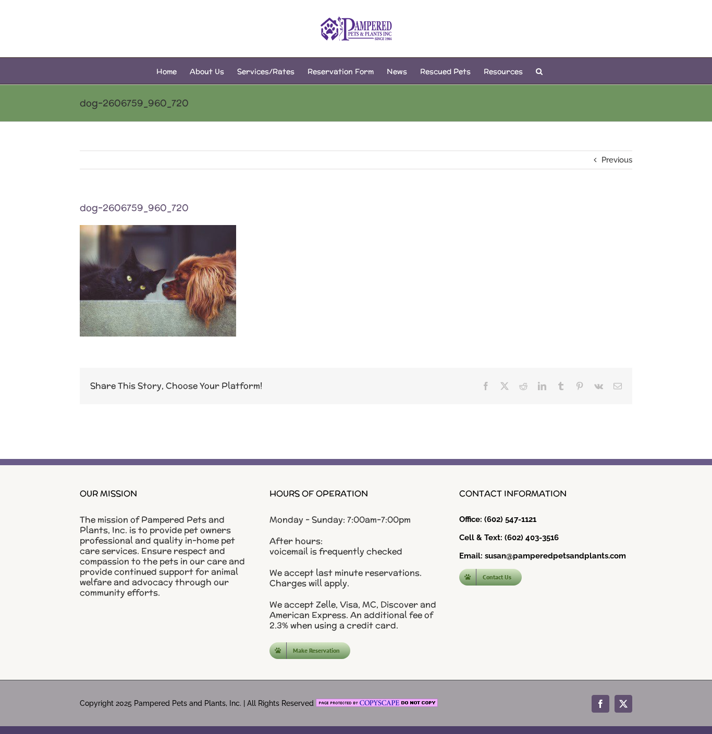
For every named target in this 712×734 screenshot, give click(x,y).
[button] (539, 71)
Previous (616, 160)
